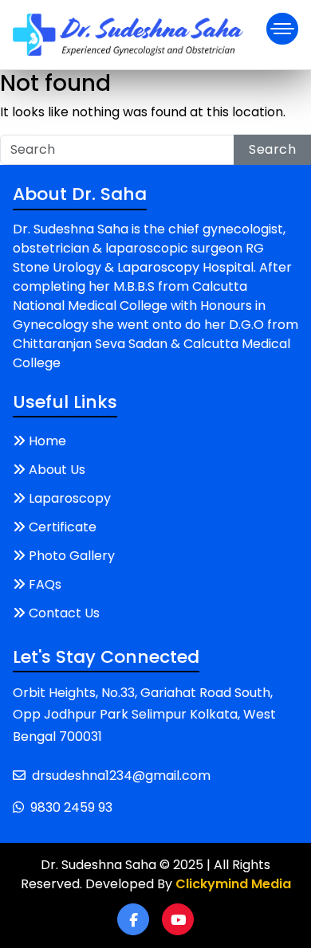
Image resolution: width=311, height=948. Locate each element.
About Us (57, 469)
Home (47, 441)
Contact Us (64, 613)
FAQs (45, 584)
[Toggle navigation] (282, 29)
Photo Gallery (72, 555)
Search (272, 149)
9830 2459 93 (71, 807)
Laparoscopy (70, 498)
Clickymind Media (233, 884)
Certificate (62, 527)
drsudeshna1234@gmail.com (121, 775)
